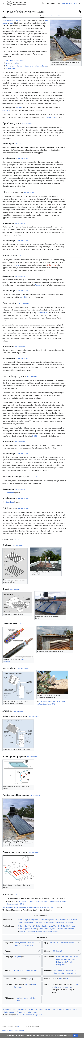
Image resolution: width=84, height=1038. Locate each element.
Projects (31, 926)
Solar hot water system (44, 926)
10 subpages (18, 970)
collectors (18, 107)
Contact (21, 1030)
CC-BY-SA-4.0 (21, 1027)
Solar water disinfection (65, 929)
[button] (3, 3)
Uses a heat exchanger (14, 66)
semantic (24, 998)
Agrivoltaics (70, 922)
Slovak (75, 957)
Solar (14, 1009)
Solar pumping (52, 265)
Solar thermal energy (25, 922)
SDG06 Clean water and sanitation (62, 943)
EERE (34, 436)
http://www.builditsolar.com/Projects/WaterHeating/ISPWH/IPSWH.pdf (27, 907)
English (18, 957)
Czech (63, 962)
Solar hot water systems (11, 20)
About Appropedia (7, 1030)
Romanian (60, 957)
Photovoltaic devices (50, 931)
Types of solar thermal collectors (65, 973)
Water (75, 1009)
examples (6, 110)
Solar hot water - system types (65, 970)
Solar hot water (52, 117)
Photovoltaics (44, 920)
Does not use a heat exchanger (36, 66)
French (69, 962)
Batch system (10, 69)
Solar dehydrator (24, 929)
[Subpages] (80, 11)
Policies (16, 1030)
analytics (29, 979)
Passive (15, 63)
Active (8, 63)
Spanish (67, 959)
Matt (66, 979)
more (18, 1001)
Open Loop (10, 493)
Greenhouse (43, 929)
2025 (26, 984)
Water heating (33, 1012)
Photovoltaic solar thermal (44, 922)
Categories (7, 1009)
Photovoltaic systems (34, 931)
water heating (30, 945)
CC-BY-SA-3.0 (58, 951)
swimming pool (43, 312)
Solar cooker (23, 926)
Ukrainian (68, 957)
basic (18, 998)
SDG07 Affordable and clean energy (58, 1009)
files (33, 998)
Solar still (64, 926)
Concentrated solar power (67, 920)
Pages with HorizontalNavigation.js (29, 1015)
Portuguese (60, 965)
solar (17, 265)
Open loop (9, 60)
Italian (58, 962)
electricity (24, 297)
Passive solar (60, 922)
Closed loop (20, 60)
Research (53, 920)
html (30, 998)
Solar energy (23, 920)
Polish (72, 959)
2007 (60, 979)
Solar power (33, 920)
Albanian (59, 959)
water (12, 23)
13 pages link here (30, 970)
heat (22, 945)
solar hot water (25, 943)
